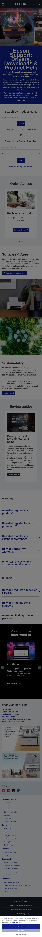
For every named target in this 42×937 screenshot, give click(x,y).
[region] (21, 926)
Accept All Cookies (21, 926)
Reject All (21, 930)
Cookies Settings (21, 934)
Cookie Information (17, 922)
